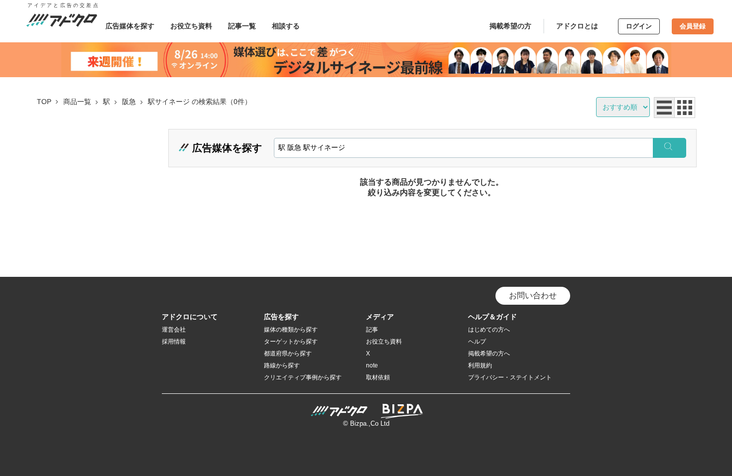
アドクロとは (577, 26)
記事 (372, 329)
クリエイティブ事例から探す (303, 377)
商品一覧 (77, 102)
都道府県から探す (288, 353)
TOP (44, 102)
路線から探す (282, 365)
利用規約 (480, 365)
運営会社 (174, 329)
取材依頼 (378, 377)
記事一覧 (242, 26)
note (372, 365)
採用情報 (174, 341)
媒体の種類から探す (291, 329)
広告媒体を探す (130, 26)
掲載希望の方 (510, 26)
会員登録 (693, 26)
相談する (286, 26)
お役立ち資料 (191, 26)
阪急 (129, 102)
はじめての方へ (489, 329)
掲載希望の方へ (489, 353)
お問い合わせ (533, 295)
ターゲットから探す (291, 341)
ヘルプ (477, 341)
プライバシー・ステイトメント (510, 377)
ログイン (639, 26)
